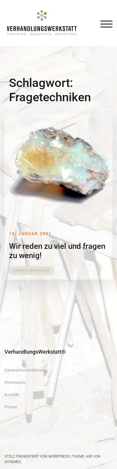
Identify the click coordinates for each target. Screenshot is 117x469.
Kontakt (12, 394)
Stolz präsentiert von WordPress (36, 456)
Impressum (15, 382)
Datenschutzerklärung (25, 370)
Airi (89, 456)
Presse (10, 406)
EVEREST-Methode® (32, 271)
